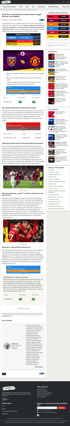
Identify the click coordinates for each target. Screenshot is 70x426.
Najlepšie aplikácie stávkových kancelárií (56, 191)
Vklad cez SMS (52, 177)
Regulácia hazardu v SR (54, 201)
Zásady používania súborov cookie (9, 411)
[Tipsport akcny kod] (51, 28)
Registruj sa (23, 91)
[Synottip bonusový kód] (51, 20)
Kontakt (4, 408)
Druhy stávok (52, 184)
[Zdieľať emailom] (44, 20)
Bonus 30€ (63, 36)
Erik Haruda (20, 19)
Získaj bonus (37, 37)
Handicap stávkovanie (54, 174)
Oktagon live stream (53, 204)
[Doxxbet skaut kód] (51, 16)
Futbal (20, 6)
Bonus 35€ (63, 16)
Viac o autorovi (39, 366)
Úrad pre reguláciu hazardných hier (44, 393)
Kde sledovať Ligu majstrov (55, 206)
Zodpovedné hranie (41, 389)
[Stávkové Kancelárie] (18, 388)
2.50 (34, 101)
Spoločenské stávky (53, 6)
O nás (3, 406)
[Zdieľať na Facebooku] (40, 20)
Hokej (26, 6)
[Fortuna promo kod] (51, 36)
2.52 (20, 101)
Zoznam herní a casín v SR (55, 197)
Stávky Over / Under (53, 172)
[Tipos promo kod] (51, 32)
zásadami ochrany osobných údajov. (50, 412)
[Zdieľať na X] (42, 20)
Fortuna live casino (53, 199)
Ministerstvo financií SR (42, 391)
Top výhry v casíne (53, 194)
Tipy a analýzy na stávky (8, 9)
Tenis (33, 6)
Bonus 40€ (63, 20)
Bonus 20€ (63, 24)
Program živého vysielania (9, 6)
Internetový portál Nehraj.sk (43, 394)
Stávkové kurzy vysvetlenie (55, 186)
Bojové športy (41, 6)
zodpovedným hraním (6, 316)
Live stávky (51, 170)
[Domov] (1, 9)
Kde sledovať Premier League (56, 208)
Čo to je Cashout (52, 188)
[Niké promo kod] (51, 24)
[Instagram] (38, 415)
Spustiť (23, 127)
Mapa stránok (5, 413)
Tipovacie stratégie (53, 179)
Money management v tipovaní (56, 181)
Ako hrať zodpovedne (41, 396)
